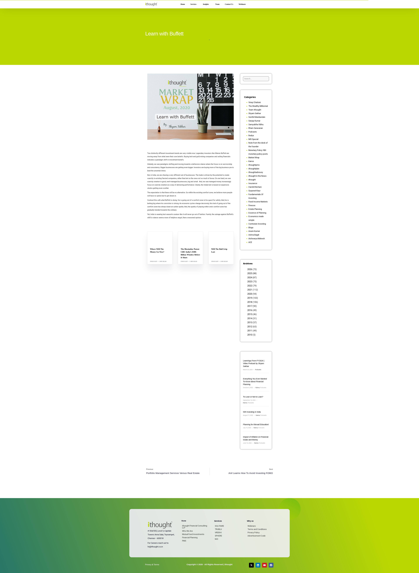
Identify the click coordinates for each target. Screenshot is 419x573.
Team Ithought (254, 110)
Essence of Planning (257, 213)
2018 (249, 302)
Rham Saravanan (255, 128)
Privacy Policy (254, 532)
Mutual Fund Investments (193, 534)
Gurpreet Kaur (254, 191)
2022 (249, 285)
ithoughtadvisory (255, 172)
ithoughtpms (254, 165)
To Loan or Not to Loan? (253, 397)
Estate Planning (255, 209)
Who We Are (187, 531)
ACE (250, 242)
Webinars (252, 526)
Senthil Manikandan (193, 236)
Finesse (251, 205)
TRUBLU (218, 529)
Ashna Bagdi (253, 235)
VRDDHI (218, 532)
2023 (249, 281)
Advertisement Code (256, 536)
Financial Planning (189, 537)
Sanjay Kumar (254, 121)
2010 (249, 334)
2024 (249, 277)
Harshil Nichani (255, 187)
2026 (249, 269)
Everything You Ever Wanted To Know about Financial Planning (255, 381)
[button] (270, 4)
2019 (249, 298)
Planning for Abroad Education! (256, 424)
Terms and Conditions (257, 529)
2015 (249, 314)
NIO (216, 539)
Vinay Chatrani (254, 102)
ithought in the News (257, 176)
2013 (249, 322)
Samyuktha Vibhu (256, 124)
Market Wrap (161, 236)
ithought (153, 261)
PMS (184, 541)
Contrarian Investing (257, 224)
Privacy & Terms (152, 564)
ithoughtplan (253, 168)
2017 (249, 306)
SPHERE (218, 536)
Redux (251, 135)
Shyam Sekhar (156, 237)
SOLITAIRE (219, 526)
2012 (249, 326)
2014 (249, 318)
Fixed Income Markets (258, 202)
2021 (249, 289)
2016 (249, 310)
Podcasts (252, 132)
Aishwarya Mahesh (256, 238)
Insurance (252, 183)
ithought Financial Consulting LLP (194, 527)
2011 (249, 330)
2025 (249, 273)
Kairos (251, 161)
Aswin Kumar (254, 231)
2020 (249, 294)
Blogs (153, 236)
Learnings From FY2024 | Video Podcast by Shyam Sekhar (253, 363)
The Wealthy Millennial (258, 106)
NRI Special (253, 139)
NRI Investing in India (252, 412)
